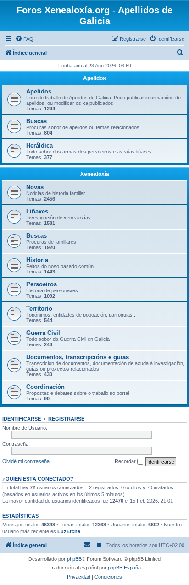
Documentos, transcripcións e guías (77, 357)
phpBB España (124, 567)
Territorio (39, 308)
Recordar (126, 461)
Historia (37, 260)
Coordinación (45, 386)
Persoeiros (41, 284)
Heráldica (39, 145)
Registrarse (66, 418)
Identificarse (21, 418)
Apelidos (94, 78)
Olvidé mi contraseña (26, 461)
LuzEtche (68, 531)
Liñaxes (37, 211)
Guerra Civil (43, 332)
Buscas (36, 121)
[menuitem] (24, 38)
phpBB (74, 559)
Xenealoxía (94, 174)
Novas (35, 187)
